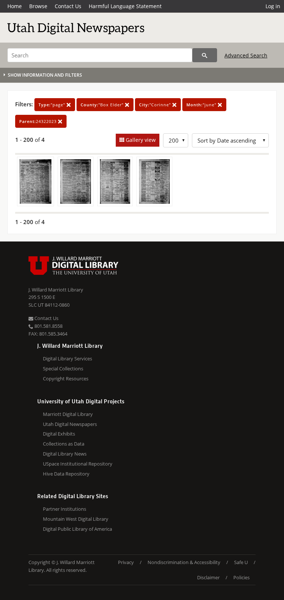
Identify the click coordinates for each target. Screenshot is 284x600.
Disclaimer (208, 577)
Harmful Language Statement (125, 6)
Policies (241, 577)
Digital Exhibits (59, 433)
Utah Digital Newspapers (70, 424)
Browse (38, 6)
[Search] (204, 55)
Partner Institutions (64, 509)
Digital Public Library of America (77, 529)
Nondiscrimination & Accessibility (184, 562)
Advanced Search (245, 55)
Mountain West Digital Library (75, 519)
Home (14, 6)
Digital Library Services (67, 358)
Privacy (126, 562)
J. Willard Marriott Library (55, 289)
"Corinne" (155, 104)
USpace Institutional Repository (77, 463)
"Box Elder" (103, 104)
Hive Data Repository (66, 473)
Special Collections (63, 368)
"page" (52, 104)
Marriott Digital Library (68, 414)
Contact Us (68, 6)
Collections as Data (63, 443)
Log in (273, 6)
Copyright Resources (65, 378)
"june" (202, 104)
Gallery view (140, 139)
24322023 (38, 121)
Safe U (241, 562)
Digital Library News (65, 453)
